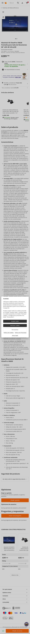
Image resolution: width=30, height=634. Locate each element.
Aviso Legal (15, 335)
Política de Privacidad (20, 332)
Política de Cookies (9, 332)
